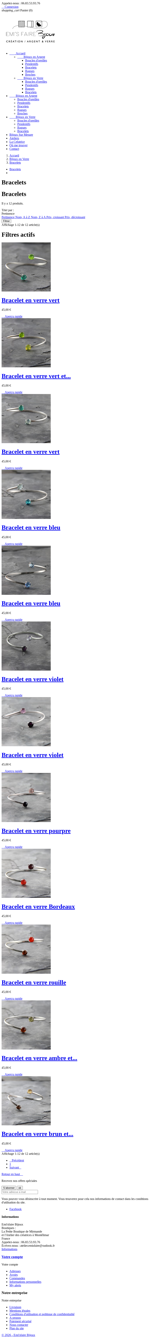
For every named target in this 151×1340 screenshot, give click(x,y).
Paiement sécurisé (20, 1321)
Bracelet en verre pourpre (36, 830)
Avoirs (13, 1274)
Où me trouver (18, 145)
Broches (30, 74)
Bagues (29, 71)
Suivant (15, 1167)
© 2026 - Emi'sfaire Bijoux (18, 1335)
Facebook (15, 1209)
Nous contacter (18, 1324)
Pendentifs (31, 64)
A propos (15, 1317)
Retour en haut (12, 1174)
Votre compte (12, 1257)
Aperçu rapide (12, 316)
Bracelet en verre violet (33, 679)
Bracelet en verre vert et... (36, 375)
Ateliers (14, 138)
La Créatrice (17, 141)
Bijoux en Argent (31, 57)
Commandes (17, 1278)
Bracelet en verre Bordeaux (38, 906)
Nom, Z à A (38, 217)
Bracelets (31, 67)
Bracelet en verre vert (31, 300)
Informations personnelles (25, 1281)
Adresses (15, 1271)
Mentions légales (19, 1310)
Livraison (15, 1307)
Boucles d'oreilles (36, 60)
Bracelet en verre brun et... (37, 1133)
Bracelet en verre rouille (34, 982)
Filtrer (6, 221)
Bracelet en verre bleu (31, 527)
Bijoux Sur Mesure (21, 134)
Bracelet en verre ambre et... (39, 1057)
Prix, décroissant (75, 217)
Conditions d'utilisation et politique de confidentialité (42, 1314)
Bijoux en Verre (30, 78)
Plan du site (16, 1328)
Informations (9, 1249)
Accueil (17, 53)
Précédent (16, 1160)
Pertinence (8, 217)
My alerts (15, 1285)
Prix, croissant (55, 217)
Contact (14, 148)
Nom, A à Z (23, 217)
